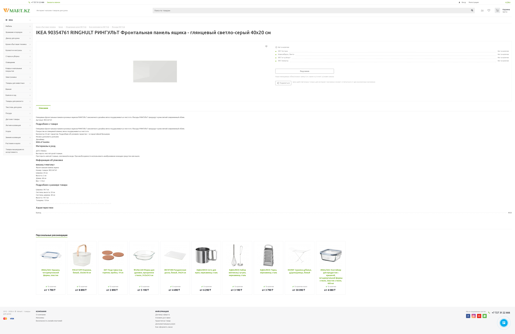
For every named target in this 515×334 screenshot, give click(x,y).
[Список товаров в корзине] (502, 12)
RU (509, 2)
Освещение (10, 62)
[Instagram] (474, 316)
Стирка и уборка (12, 56)
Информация (162, 311)
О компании (41, 315)
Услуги (8, 131)
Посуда (9, 113)
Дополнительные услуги (165, 324)
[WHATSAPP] (485, 316)
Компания (41, 311)
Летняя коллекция (13, 125)
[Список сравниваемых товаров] (482, 11)
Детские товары (13, 119)
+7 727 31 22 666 (37, 2)
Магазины (40, 318)
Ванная (8, 89)
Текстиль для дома (14, 107)
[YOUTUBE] (479, 316)
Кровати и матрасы (14, 50)
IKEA (11, 20)
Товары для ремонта (14, 101)
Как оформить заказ (164, 327)
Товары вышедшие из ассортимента (15, 150)
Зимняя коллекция (13, 137)
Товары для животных (15, 83)
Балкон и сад (11, 95)
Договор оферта (162, 315)
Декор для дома (12, 38)
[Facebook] (468, 316)
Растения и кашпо (13, 143)
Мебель (9, 26)
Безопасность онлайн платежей (49, 321)
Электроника (11, 77)
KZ (506, 2)
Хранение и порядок (14, 32)
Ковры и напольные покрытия (14, 69)
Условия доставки (162, 318)
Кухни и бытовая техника (16, 44)
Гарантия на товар (163, 321)
